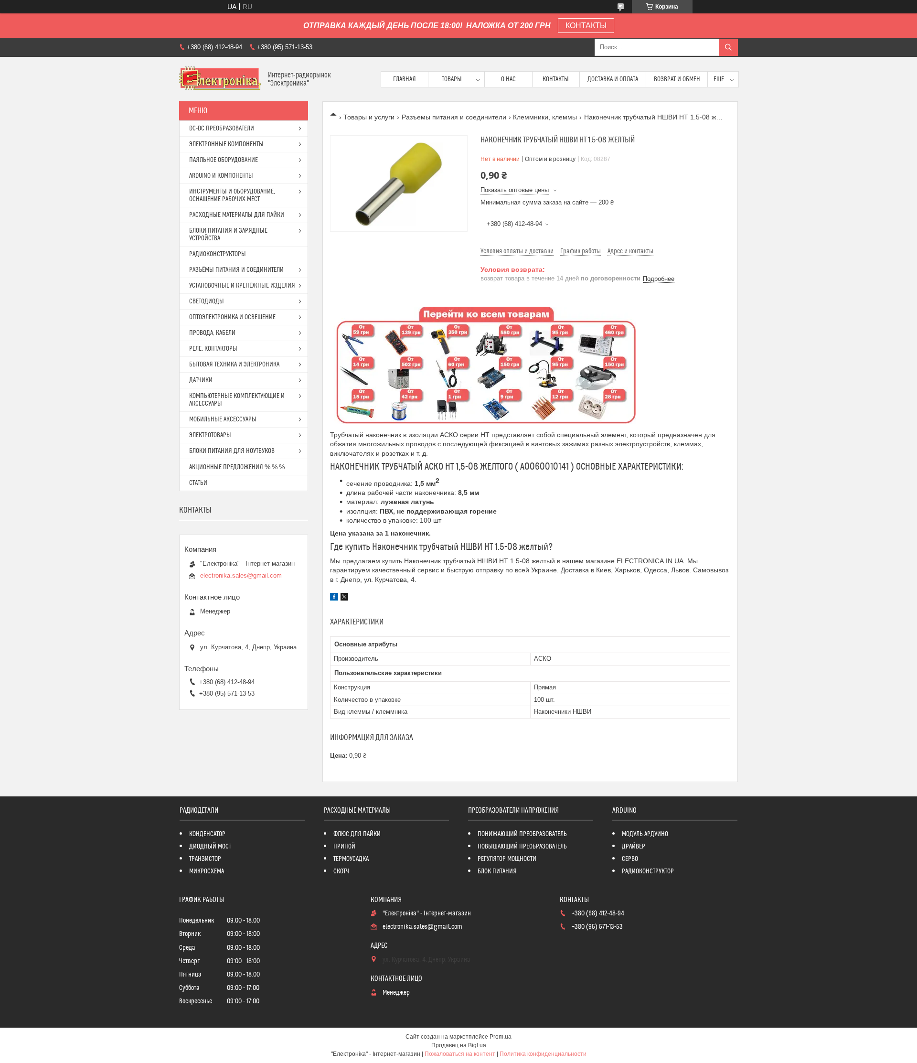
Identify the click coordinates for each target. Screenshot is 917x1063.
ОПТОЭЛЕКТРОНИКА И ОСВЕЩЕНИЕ (232, 317)
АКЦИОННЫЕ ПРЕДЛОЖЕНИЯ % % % (237, 467)
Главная (404, 79)
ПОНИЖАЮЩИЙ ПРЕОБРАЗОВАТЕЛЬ (522, 834)
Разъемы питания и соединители (454, 117)
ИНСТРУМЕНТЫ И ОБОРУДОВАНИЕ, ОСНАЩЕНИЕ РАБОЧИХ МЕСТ (232, 195)
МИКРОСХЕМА (206, 871)
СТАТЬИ (198, 483)
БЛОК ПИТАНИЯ (497, 871)
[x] (344, 598)
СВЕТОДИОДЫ (206, 301)
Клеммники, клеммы (545, 117)
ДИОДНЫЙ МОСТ (210, 846)
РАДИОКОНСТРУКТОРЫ (217, 254)
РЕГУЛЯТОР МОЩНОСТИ (507, 859)
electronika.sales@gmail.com (241, 575)
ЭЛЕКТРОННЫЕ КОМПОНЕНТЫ (226, 144)
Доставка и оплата (612, 79)
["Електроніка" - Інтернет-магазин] (220, 79)
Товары (452, 79)
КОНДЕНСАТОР (207, 834)
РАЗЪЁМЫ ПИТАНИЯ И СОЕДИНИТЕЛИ (236, 270)
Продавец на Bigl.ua (458, 1045)
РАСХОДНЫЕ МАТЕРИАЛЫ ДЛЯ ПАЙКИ (236, 215)
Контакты (556, 79)
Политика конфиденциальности (543, 1054)
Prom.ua (501, 1036)
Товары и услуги (369, 117)
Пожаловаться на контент (460, 1054)
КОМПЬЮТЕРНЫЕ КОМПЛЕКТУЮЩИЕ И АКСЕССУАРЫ (237, 400)
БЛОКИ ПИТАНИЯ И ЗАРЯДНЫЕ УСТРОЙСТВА (228, 234)
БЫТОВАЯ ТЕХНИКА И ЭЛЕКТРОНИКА (234, 364)
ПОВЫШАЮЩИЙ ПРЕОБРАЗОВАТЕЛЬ (522, 846)
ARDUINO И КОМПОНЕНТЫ (221, 176)
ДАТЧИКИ (201, 380)
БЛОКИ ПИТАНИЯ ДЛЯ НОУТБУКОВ (232, 451)
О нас (508, 79)
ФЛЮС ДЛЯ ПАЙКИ (357, 834)
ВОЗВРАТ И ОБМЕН (677, 79)
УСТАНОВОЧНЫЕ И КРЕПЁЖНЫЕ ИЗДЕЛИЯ (242, 286)
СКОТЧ (341, 871)
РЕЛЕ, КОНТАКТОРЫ (213, 349)
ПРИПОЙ (344, 846)
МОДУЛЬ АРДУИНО (645, 834)
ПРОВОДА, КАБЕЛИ (212, 333)
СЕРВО (630, 859)
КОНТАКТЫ (586, 25)
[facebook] (334, 598)
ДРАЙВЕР (633, 846)
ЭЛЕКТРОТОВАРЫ (210, 435)
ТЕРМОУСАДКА (351, 859)
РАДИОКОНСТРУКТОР (648, 871)
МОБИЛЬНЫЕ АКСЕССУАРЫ (222, 419)
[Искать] (728, 47)
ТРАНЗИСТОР (205, 859)
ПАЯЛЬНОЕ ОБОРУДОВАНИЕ (223, 160)
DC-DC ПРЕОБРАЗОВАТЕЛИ (221, 128)
